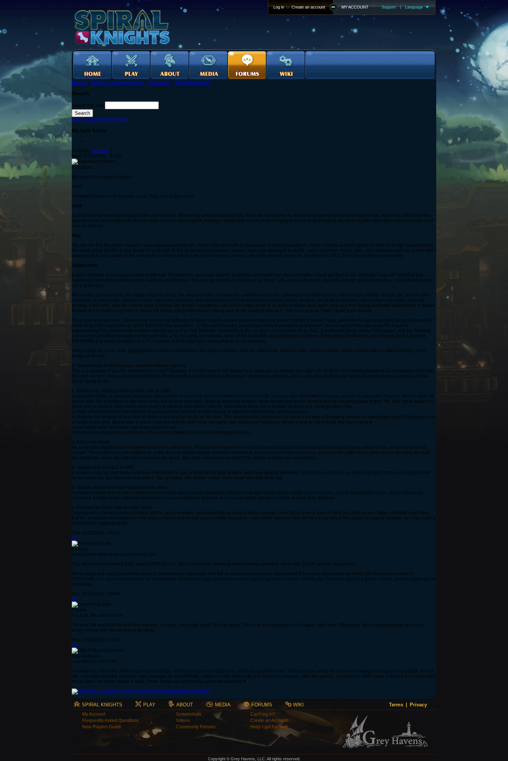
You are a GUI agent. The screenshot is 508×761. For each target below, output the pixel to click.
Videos (183, 720)
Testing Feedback (192, 82)
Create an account (308, 7)
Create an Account (268, 720)
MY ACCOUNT (355, 7)
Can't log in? (263, 714)
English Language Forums (117, 82)
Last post (100, 150)
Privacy (418, 704)
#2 (74, 599)
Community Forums (195, 726)
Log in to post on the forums (100, 119)
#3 (74, 645)
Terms (396, 704)
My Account (93, 714)
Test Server (159, 82)
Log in (278, 7)
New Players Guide (101, 726)
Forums (79, 82)
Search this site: (88, 105)
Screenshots (188, 714)
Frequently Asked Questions (110, 720)
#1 (74, 538)
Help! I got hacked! (269, 726)
